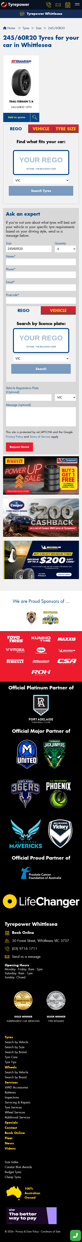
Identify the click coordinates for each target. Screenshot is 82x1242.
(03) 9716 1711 (24, 949)
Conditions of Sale (50, 1231)
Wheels (11, 1067)
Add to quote (16, 117)
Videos (10, 1148)
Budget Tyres (13, 1172)
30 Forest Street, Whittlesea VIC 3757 (40, 941)
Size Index (11, 1162)
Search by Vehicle (16, 1042)
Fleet (8, 1138)
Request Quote (19, 447)
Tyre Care (11, 1057)
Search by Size (14, 1047)
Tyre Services (13, 1107)
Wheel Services (15, 1112)
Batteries (10, 1092)
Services (11, 1082)
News (9, 1143)
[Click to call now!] (48, 5)
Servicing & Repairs (17, 1102)
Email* (10, 282)
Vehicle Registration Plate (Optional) (22, 390)
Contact (11, 1128)
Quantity (60, 243)
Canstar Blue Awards (18, 1167)
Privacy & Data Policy (27, 1231)
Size (8, 243)
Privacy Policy (14, 437)
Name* (11, 256)
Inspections (12, 1097)
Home (10, 28)
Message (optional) (18, 405)
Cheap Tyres (13, 1177)
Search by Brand (16, 1052)
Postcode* (12, 295)
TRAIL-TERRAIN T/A (21, 101)
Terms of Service (40, 437)
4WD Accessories (16, 1087)
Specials (11, 1122)
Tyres (9, 1037)
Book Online (15, 1133)
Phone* (10, 269)
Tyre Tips (10, 1062)
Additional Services (17, 1117)
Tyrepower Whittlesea (44, 14)
